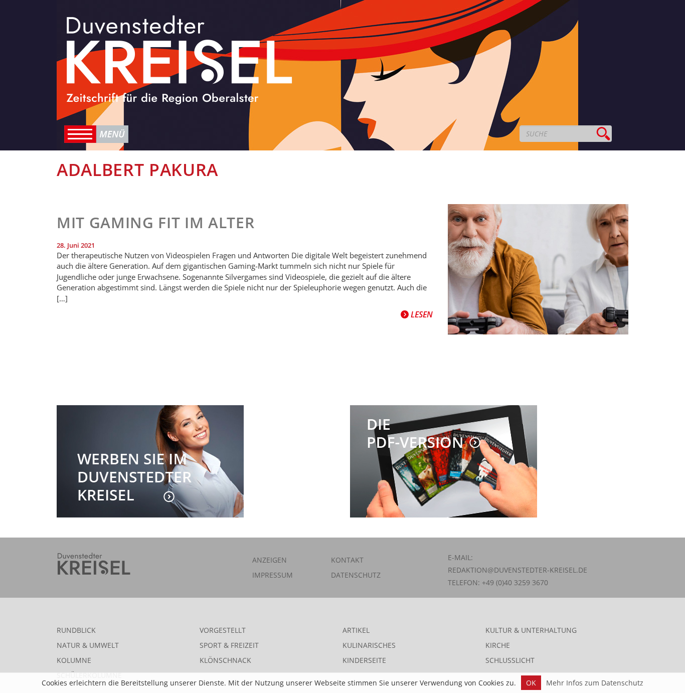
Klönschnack (225, 660)
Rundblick (76, 630)
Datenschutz (356, 575)
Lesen (421, 314)
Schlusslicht (510, 660)
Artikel (356, 630)
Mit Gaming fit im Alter (155, 222)
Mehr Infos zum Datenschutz (594, 682)
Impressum (272, 575)
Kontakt (347, 560)
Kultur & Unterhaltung (531, 630)
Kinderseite (364, 660)
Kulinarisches (369, 645)
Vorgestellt (223, 630)
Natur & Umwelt (88, 645)
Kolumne (74, 660)
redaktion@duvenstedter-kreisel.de (517, 570)
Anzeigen (269, 560)
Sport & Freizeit (229, 645)
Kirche (497, 645)
